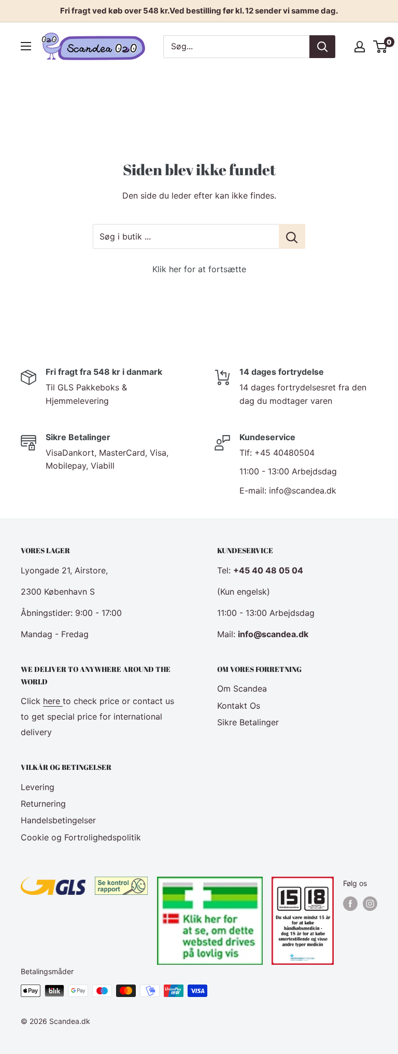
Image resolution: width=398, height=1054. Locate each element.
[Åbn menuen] (26, 46)
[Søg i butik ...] (292, 236)
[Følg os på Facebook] (350, 903)
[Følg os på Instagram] (370, 903)
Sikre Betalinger (248, 722)
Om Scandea (242, 688)
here (53, 701)
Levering (37, 787)
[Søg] (322, 46)
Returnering (43, 803)
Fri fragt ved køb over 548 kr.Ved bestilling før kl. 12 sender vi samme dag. (199, 11)
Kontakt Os (238, 705)
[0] (380, 46)
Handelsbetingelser (58, 820)
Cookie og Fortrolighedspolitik (81, 837)
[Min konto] (359, 46)
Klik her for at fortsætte (199, 269)
